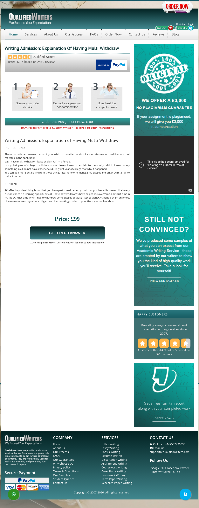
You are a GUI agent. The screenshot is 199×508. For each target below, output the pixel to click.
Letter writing (110, 444)
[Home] (31, 18)
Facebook (173, 468)
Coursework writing (114, 467)
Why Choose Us (63, 463)
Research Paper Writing (116, 483)
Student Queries (63, 479)
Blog (175, 34)
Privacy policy (62, 467)
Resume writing (111, 456)
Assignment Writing (114, 463)
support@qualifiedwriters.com (169, 452)
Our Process (74, 34)
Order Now (113, 34)
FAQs (94, 34)
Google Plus (158, 468)
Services (31, 34)
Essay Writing (110, 448)
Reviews (158, 34)
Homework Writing (113, 475)
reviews (166, 354)
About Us (51, 34)
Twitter (184, 468)
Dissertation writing (114, 459)
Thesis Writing (110, 452)
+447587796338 (175, 444)
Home (13, 34)
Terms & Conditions (66, 471)
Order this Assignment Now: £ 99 (67, 122)
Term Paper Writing (114, 479)
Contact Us (137, 34)
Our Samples (61, 475)
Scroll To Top (171, 472)
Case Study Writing (113, 471)
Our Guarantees (63, 459)
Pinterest (156, 472)
